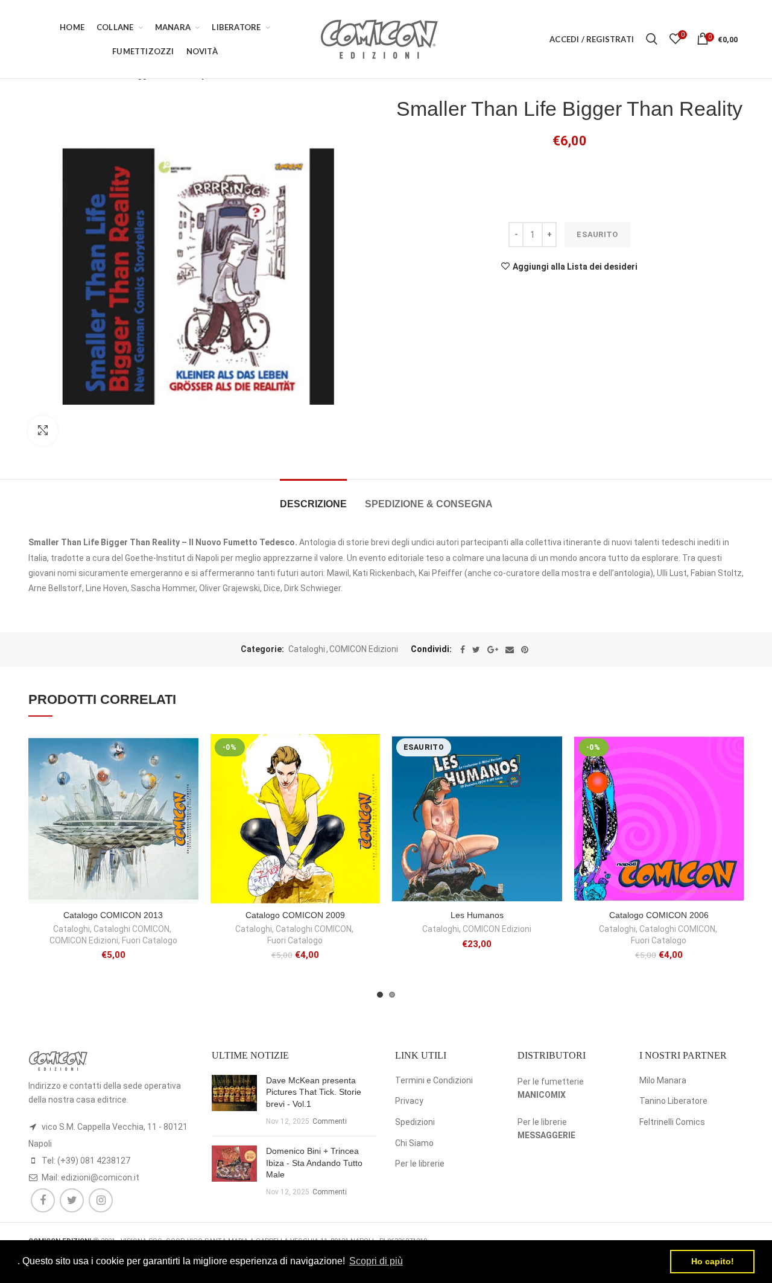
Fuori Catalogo (149, 940)
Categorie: (262, 649)
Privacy (409, 1101)
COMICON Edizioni (363, 649)
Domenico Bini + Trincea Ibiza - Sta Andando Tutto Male (314, 1162)
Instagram (101, 1200)
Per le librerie (420, 1163)
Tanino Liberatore (673, 1101)
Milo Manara (662, 1080)
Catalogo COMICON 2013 (113, 915)
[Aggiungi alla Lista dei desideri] (189, 753)
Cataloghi (306, 649)
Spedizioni (415, 1122)
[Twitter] (476, 649)
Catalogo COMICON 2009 (295, 915)
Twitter (72, 1200)
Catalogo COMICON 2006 (659, 915)
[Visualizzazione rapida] (189, 808)
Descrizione (313, 504)
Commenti (329, 1121)
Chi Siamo (414, 1143)
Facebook (43, 1200)
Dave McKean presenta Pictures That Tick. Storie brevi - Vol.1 (313, 1092)
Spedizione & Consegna (429, 504)
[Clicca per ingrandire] (43, 431)
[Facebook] (463, 649)
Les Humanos (477, 915)
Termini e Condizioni (434, 1080)
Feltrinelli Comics (672, 1122)
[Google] (493, 649)
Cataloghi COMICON (131, 929)
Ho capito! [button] (712, 1261)
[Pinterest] (524, 649)
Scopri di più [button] (376, 1261)
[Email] (509, 649)
